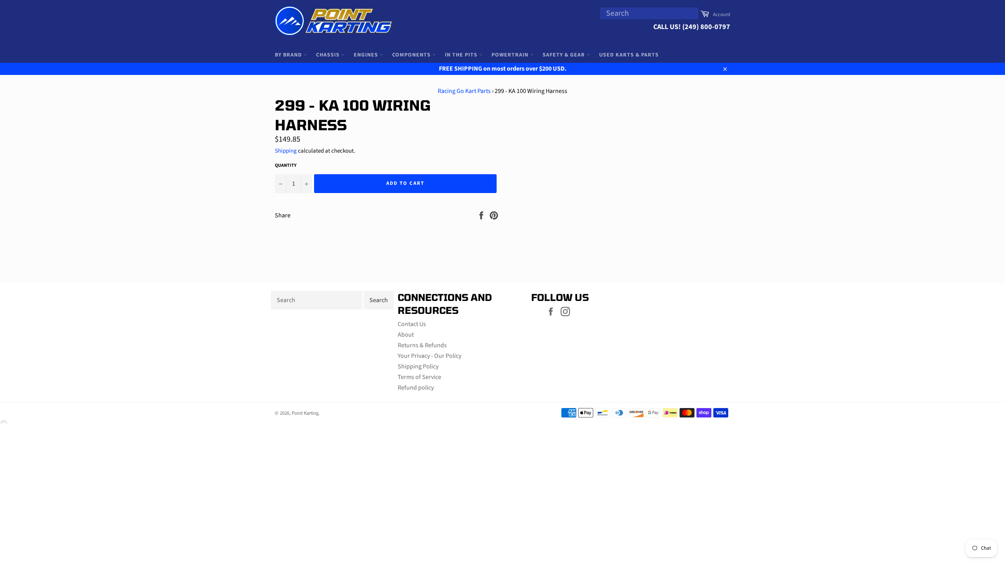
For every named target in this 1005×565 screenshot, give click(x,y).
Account (721, 14)
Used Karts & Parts (629, 55)
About (406, 334)
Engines (367, 55)
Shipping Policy (418, 366)
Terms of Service (419, 377)
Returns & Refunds (422, 345)
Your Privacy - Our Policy (429, 356)
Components (412, 55)
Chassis (328, 55)
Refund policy (416, 387)
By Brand (289, 55)
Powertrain (511, 55)
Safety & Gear (565, 55)
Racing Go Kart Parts (464, 91)
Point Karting (305, 413)
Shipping (286, 151)
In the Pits (462, 55)
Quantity (285, 165)
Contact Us (412, 324)
